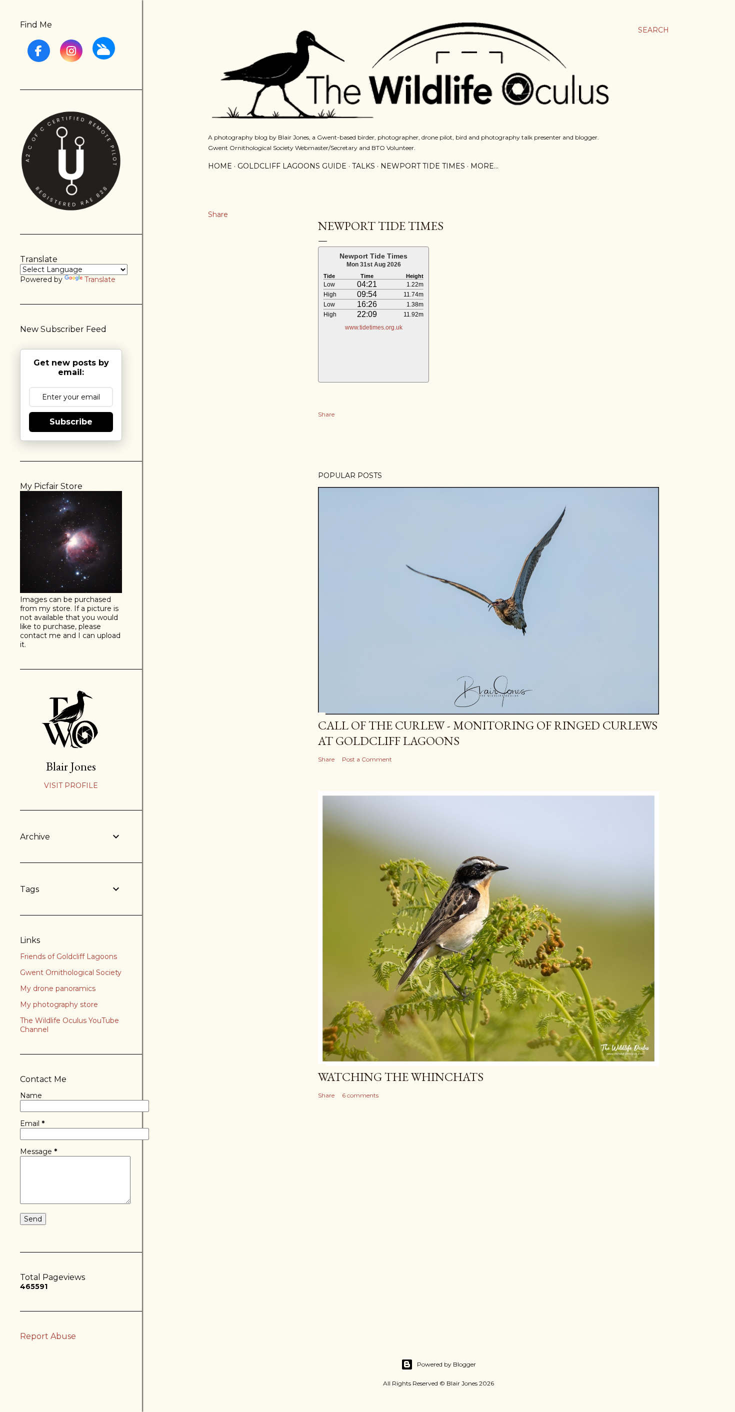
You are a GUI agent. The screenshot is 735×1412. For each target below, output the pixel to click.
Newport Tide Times (422, 166)
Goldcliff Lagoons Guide (292, 166)
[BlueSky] (103, 48)
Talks (363, 166)
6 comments (360, 1095)
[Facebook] (39, 51)
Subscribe (71, 421)
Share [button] (218, 214)
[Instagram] (71, 51)
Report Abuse (48, 1336)
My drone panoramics (58, 988)
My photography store (59, 1004)
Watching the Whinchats (401, 1076)
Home (220, 166)
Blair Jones (71, 766)
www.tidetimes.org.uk (373, 327)
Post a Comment (367, 759)
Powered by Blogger (446, 1364)
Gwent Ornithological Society (71, 972)
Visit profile (71, 785)
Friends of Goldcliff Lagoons (68, 956)
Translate (100, 279)
